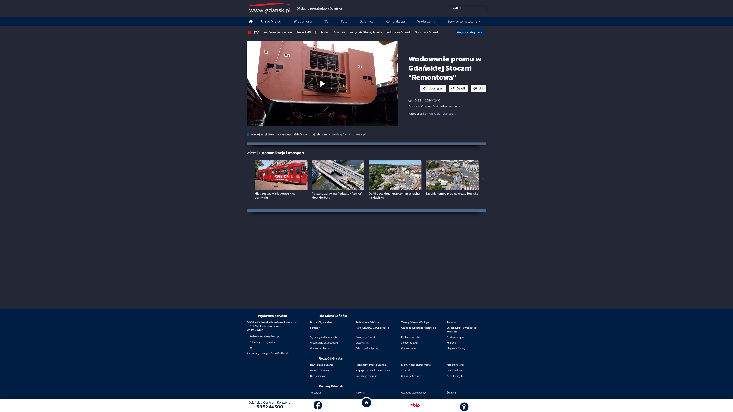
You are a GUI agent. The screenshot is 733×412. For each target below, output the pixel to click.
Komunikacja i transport (439, 113)
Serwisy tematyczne (462, 21)
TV (256, 32)
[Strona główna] (251, 21)
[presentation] (250, 180)
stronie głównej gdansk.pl (347, 134)
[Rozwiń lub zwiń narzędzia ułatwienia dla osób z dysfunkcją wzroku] (463, 405)
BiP (251, 347)
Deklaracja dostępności (262, 342)
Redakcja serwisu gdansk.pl (264, 336)
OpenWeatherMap (280, 353)
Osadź (461, 88)
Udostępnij (436, 88)
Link (481, 88)
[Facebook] (318, 405)
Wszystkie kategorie (468, 32)
